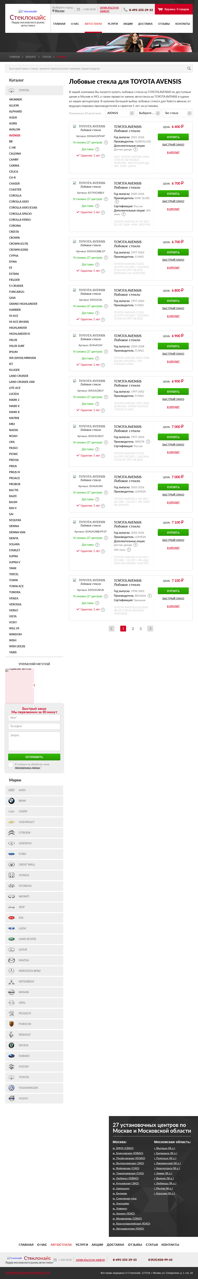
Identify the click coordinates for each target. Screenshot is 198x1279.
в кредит (173, 152)
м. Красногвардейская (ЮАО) (131, 1223)
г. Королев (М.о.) (164, 1193)
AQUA (13, 117)
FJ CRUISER (16, 286)
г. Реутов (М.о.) (163, 1188)
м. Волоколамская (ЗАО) (128, 1163)
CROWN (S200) (18, 250)
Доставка (145, 23)
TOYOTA (46, 56)
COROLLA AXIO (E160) (23, 207)
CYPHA (13, 256)
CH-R (12, 177)
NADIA (13, 430)
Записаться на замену (109, 9)
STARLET (14, 550)
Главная (59, 23)
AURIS (13, 123)
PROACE (14, 478)
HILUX (13, 340)
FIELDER (14, 280)
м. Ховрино (120, 1208)
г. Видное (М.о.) (164, 1178)
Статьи (152, 1244)
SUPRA (13, 556)
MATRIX (14, 418)
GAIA (12, 298)
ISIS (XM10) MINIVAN (22, 358)
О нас (75, 23)
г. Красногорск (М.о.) (167, 1168)
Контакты (182, 23)
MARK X (14, 412)
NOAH (13, 436)
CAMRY (14, 159)
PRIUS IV (14, 472)
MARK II (14, 406)
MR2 (12, 424)
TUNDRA (14, 592)
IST (11, 364)
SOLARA (14, 544)
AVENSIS (14, 135)
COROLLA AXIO (19, 201)
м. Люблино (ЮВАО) (126, 1178)
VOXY (13, 622)
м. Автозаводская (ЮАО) (128, 1228)
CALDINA (15, 154)
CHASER (14, 183)
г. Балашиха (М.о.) (165, 1153)
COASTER (15, 189)
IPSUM (13, 352)
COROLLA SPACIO (20, 214)
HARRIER (15, 310)
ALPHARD (15, 111)
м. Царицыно (121, 1188)
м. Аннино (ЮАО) (124, 1213)
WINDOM (15, 634)
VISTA (13, 616)
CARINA (14, 165)
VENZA (13, 598)
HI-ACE (13, 316)
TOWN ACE (16, 586)
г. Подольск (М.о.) (165, 1158)
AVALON (14, 129)
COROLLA (15, 195)
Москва (59, 10)
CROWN (14, 238)
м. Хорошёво (121, 1203)
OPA (12, 442)
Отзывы (164, 23)
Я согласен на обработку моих (32, 766)
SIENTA (13, 538)
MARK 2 (14, 400)
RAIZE (13, 496)
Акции (128, 23)
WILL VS (14, 628)
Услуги (113, 23)
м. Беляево (120, 1193)
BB (11, 141)
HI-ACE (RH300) (19, 322)
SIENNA (14, 526)
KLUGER (14, 370)
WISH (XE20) (17, 646)
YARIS (13, 652)
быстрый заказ (173, 144)
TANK (12, 568)
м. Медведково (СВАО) (127, 1218)
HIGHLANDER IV (19, 334)
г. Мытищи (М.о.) (164, 1148)
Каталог (31, 56)
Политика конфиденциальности (27, 1272)
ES (10, 268)
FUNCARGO (16, 292)
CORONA (15, 226)
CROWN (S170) (18, 244)
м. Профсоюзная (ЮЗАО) (129, 1158)
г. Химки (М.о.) (163, 1173)
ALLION (14, 105)
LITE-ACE (14, 388)
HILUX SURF (17, 346)
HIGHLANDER (18, 328)
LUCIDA (14, 394)
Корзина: (177, 9)
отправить (34, 757)
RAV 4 (12, 508)
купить (173, 137)
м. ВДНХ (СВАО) (123, 1148)
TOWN (13, 580)
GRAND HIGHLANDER (23, 304)
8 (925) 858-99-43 (160, 1259)
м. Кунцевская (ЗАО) (126, 1183)
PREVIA (14, 460)
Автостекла (93, 23)
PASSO (13, 448)
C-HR (12, 148)
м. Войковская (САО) (126, 1168)
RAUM (13, 502)
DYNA (13, 262)
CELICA (13, 171)
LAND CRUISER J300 (22, 382)
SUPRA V (14, 562)
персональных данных (27, 767)
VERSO (13, 610)
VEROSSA (15, 604)
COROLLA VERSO (20, 220)
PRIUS (13, 466)
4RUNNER (15, 99)
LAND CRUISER (18, 376)
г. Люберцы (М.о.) (165, 1183)
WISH (12, 640)
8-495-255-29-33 (141, 10)
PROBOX (14, 484)
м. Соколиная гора (125, 1198)
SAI (11, 514)
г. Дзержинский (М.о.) (167, 1163)
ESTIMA (14, 274)
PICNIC (13, 454)
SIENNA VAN (17, 532)
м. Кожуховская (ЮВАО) (128, 1153)
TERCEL (14, 574)
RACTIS (13, 490)
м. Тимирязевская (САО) (128, 1173)
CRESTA (14, 232)
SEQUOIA (15, 520)
